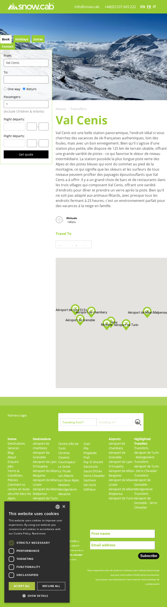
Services (13, 448)
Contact (7, 46)
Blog (11, 453)
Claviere (63, 457)
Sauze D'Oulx (93, 471)
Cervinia (64, 453)
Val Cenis (90, 485)
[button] (107, 324)
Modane (64, 485)
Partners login (17, 415)
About (12, 457)
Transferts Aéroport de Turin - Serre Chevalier (146, 466)
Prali (87, 457)
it (154, 6)
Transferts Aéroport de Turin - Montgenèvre (146, 452)
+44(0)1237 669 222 (120, 6)
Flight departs (14, 119)
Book (6, 39)
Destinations (16, 443)
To (6, 72)
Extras (38, 39)
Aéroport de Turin (45, 498)
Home (61, 108)
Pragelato (90, 453)
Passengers (12, 97)
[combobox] (57, 507)
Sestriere (90, 480)
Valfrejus (90, 489)
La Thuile (64, 471)
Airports (114, 439)
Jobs (10, 466)
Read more (39, 533)
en (142, 6)
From (8, 55)
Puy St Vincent (93, 462)
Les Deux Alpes (68, 480)
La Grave (64, 466)
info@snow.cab (87, 6)
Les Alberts (65, 476)
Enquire (13, 462)
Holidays (21, 39)
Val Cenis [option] (12, 63)
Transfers (78, 108)
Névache (64, 494)
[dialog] (37, 552)
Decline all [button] (51, 586)
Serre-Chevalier (94, 476)
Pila (86, 448)
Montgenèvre (67, 489)
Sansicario (91, 466)
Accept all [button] (22, 586)
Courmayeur (67, 462)
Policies (13, 480)
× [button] (63, 506)
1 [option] (7, 104)
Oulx (87, 444)
